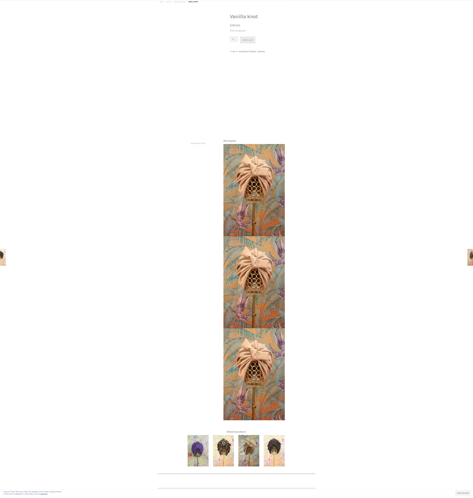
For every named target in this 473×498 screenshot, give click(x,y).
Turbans (169, 2)
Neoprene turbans (180, 2)
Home (161, 2)
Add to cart (248, 40)
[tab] (205, 143)
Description (198, 143)
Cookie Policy (43, 494)
